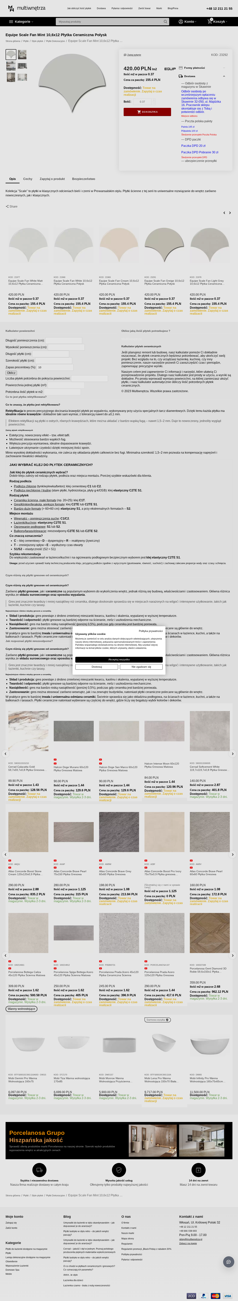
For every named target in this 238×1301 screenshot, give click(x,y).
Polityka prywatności (151, 631)
